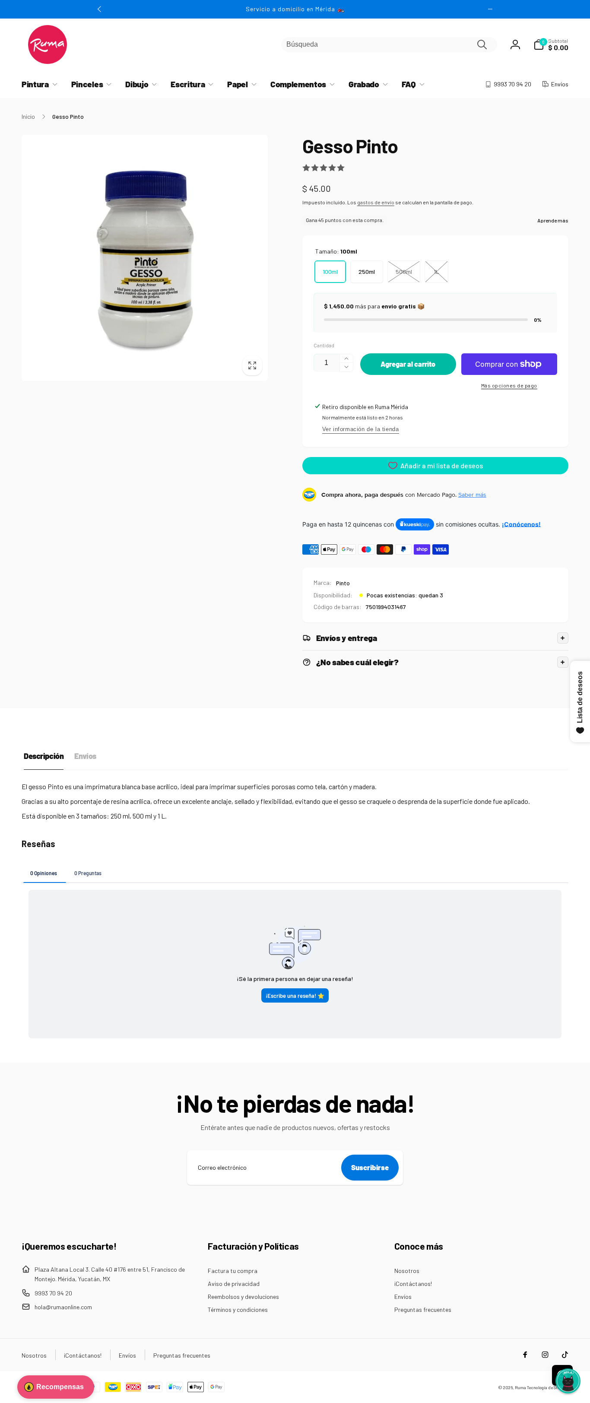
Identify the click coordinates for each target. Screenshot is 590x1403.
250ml (366, 271)
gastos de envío (375, 202)
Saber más (472, 494)
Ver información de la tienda (360, 429)
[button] (550, 44)
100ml (330, 271)
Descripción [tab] (43, 756)
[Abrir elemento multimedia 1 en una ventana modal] (145, 258)
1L (436, 271)
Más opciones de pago (509, 385)
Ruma (520, 1387)
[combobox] (389, 44)
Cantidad (324, 345)
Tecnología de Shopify (547, 1387)
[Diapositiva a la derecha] (490, 9)
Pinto (343, 583)
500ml (404, 271)
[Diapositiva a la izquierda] (100, 9)
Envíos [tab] (85, 756)
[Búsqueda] (482, 44)
